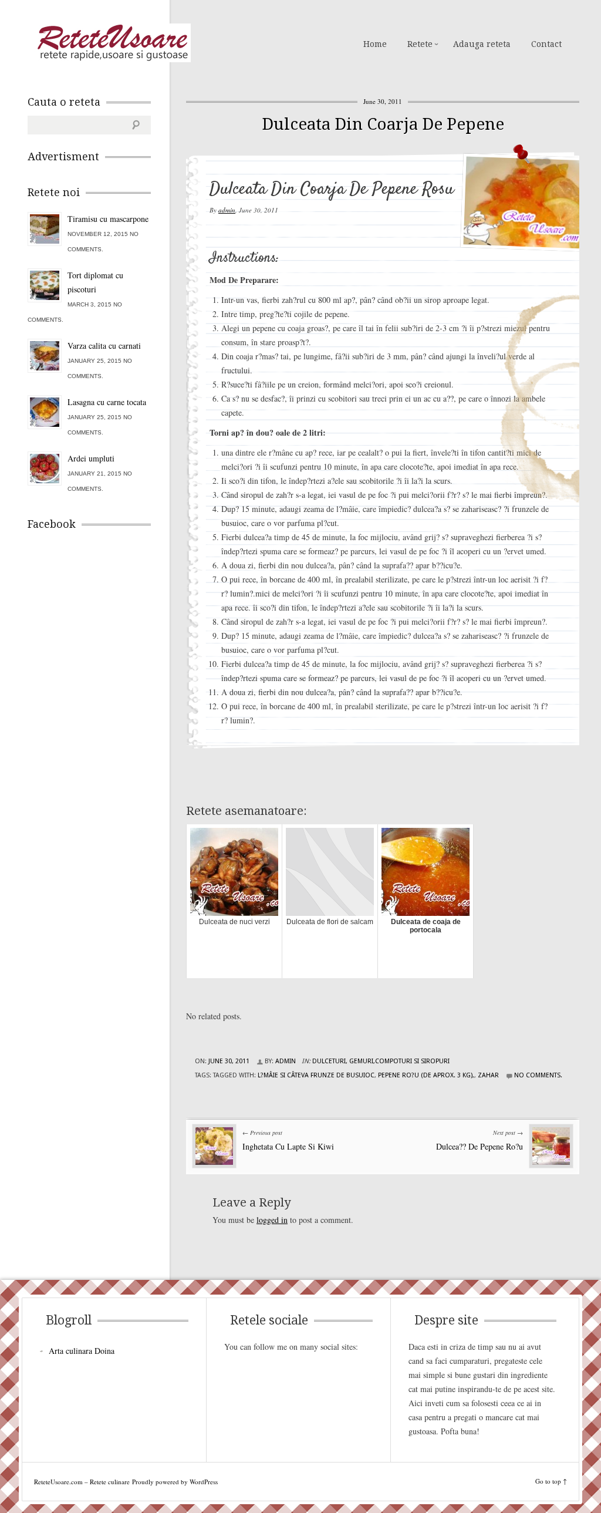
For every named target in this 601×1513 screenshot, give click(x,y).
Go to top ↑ (551, 1481)
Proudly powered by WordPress (175, 1481)
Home (375, 44)
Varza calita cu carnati (104, 345)
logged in (272, 1219)
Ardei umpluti (90, 458)
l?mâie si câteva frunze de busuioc (316, 1075)
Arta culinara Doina (81, 1350)
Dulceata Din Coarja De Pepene (383, 124)
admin (226, 209)
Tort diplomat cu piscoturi (95, 282)
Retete (420, 44)
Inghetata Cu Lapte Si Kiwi (288, 1146)
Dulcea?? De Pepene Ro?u (479, 1146)
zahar (488, 1075)
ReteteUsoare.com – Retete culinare (112, 42)
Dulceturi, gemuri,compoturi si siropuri (381, 1061)
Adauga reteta (482, 44)
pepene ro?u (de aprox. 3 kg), (426, 1075)
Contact (546, 44)
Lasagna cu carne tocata (106, 401)
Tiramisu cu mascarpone (107, 218)
